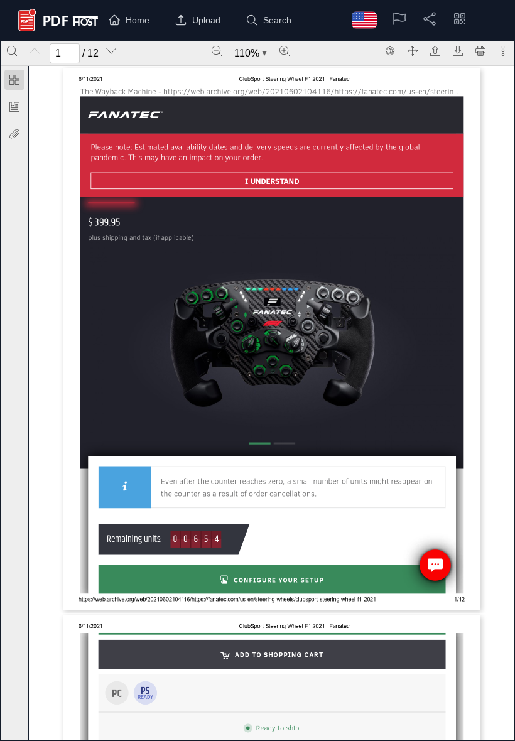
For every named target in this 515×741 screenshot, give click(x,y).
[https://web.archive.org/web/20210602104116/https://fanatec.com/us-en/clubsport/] (419, 176)
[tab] (14, 81)
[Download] (458, 51)
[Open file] (435, 51)
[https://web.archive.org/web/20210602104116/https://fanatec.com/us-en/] (125, 114)
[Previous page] (34, 51)
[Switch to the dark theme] (390, 51)
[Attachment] (14, 134)
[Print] (480, 51)
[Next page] (111, 51)
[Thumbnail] (14, 80)
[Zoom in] (284, 51)
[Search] (12, 51)
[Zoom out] (217, 51)
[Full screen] (413, 51)
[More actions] (503, 51)
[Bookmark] (14, 107)
